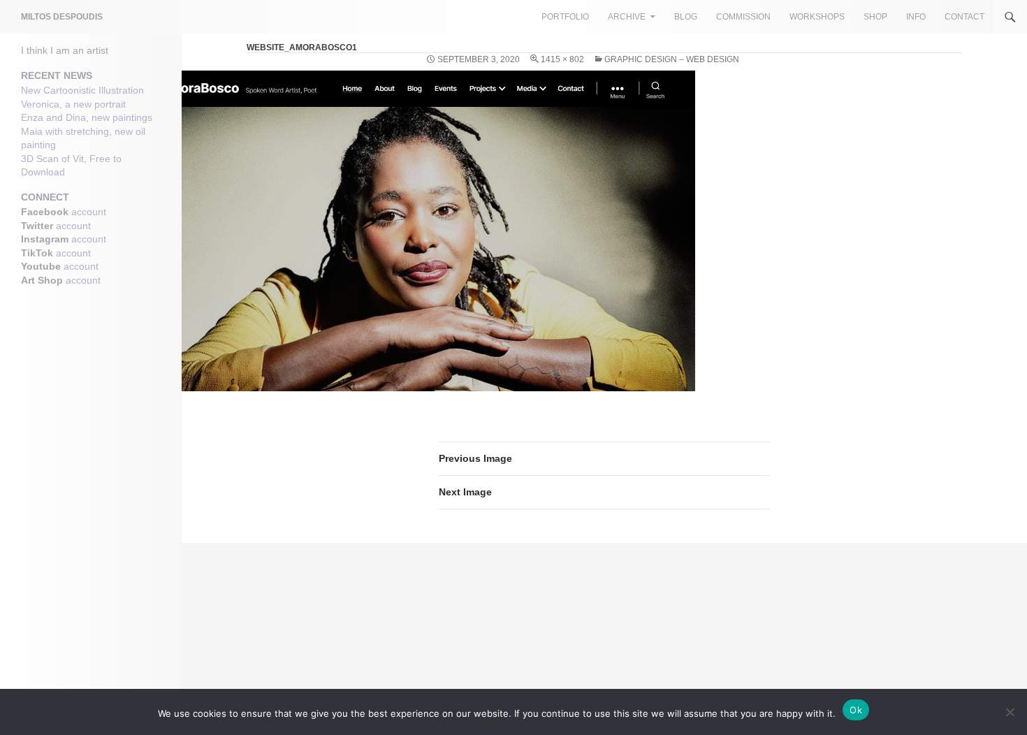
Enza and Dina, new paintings (86, 117)
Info (916, 17)
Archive (627, 17)
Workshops (817, 17)
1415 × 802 (562, 59)
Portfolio (565, 17)
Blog (685, 17)
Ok (856, 709)
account (88, 211)
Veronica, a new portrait (73, 104)
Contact (964, 17)
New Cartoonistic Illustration (82, 90)
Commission (743, 17)
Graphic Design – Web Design (671, 59)
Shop (875, 17)
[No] (1010, 712)
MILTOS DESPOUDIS (62, 17)
